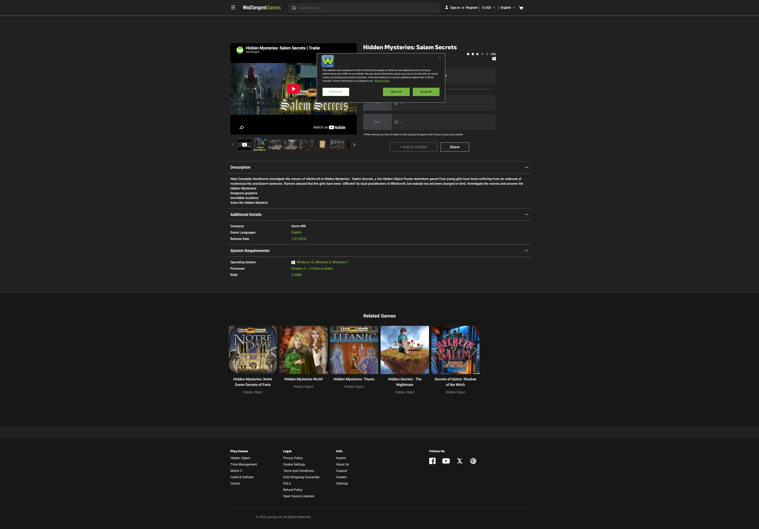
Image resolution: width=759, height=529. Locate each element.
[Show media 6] (322, 145)
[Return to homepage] (262, 8)
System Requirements (249, 250)
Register (472, 8)
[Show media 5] (306, 145)
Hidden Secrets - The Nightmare (405, 382)
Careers (341, 477)
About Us (342, 464)
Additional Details (246, 214)
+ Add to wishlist (413, 147)
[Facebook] (432, 461)
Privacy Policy (293, 458)
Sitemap (342, 483)
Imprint (341, 458)
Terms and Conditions (298, 471)
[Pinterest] (473, 461)
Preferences (335, 91)
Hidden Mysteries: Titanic (354, 379)
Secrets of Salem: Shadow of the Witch (455, 382)
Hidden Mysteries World (303, 379)
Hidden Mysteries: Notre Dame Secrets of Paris (252, 382)
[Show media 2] (260, 145)
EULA (287, 483)
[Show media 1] (244, 145)
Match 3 (236, 471)
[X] (460, 461)
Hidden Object (253, 392)
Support (341, 471)
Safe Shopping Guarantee (301, 477)
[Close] (440, 57)
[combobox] (364, 8)
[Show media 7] (337, 145)
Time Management (243, 464)
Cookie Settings (294, 464)
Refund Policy (293, 490)
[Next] (354, 144)
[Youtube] (446, 461)
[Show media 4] (291, 145)
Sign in (455, 8)
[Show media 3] (275, 145)
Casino (235, 483)
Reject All (396, 91)
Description (240, 167)
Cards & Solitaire (242, 477)
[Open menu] (233, 7)
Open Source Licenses (298, 496)
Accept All (426, 91)
